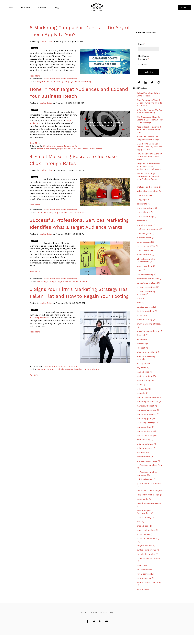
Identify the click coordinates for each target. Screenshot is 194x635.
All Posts (34, 375)
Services (103, 612)
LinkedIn (142, 393)
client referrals (145, 254)
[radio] (148, 64)
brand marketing (146, 216)
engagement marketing (149, 331)
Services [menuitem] (42, 7)
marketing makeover (39, 317)
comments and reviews (149, 278)
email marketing (45, 212)
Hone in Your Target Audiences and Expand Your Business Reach (148, 176)
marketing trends (146, 431)
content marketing (148, 287)
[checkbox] (148, 64)
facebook (142, 335)
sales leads (144, 499)
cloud (141, 270)
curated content (146, 307)
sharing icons (144, 526)
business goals (145, 233)
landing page (144, 372)
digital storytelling (147, 311)
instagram (143, 363)
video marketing (146, 569)
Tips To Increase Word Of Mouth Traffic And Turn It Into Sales (149, 103)
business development (149, 229)
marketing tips (145, 427)
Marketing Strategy (46, 281)
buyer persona (97, 149)
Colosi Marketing (65, 369)
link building (144, 389)
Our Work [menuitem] (25, 7)
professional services (148, 461)
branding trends (146, 225)
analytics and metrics (149, 187)
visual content (77, 212)
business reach (81, 149)
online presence (146, 448)
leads (141, 384)
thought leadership (147, 554)
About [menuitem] (10, 7)
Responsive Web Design (149, 495)
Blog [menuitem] (56, 7)
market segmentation (149, 397)
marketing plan (146, 418)
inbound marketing (148, 352)
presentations (145, 456)
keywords (143, 367)
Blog (111, 612)
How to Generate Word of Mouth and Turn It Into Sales (149, 157)
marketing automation (149, 401)
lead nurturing (145, 380)
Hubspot (142, 348)
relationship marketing (149, 490)
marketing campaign (63, 81)
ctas (140, 302)
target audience (44, 81)
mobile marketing (147, 435)
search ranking (145, 517)
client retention (146, 266)
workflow (143, 589)
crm (140, 298)
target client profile (46, 149)
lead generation (146, 376)
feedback (142, 343)
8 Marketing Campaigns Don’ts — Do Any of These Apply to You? (149, 147)
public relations (146, 479)
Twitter (142, 565)
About (83, 612)
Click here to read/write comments (60, 78)
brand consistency (147, 208)
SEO (140, 521)
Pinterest (143, 452)
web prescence (145, 578)
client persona (145, 250)
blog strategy (144, 195)
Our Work (93, 612)
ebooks (142, 315)
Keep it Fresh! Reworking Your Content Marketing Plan (149, 130)
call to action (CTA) (148, 246)
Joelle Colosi (46, 41)
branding (78, 369)
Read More (35, 76)
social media (144, 534)
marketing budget (147, 406)
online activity (80, 281)
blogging (143, 199)
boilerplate (143, 204)
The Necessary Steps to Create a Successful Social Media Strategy (150, 120)
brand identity (145, 212)
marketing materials (148, 414)
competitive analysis (148, 283)
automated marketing (149, 191)
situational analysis (147, 530)
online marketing (83, 81)
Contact (184, 7)
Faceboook (143, 339)
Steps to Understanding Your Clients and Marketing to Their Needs (149, 166)
